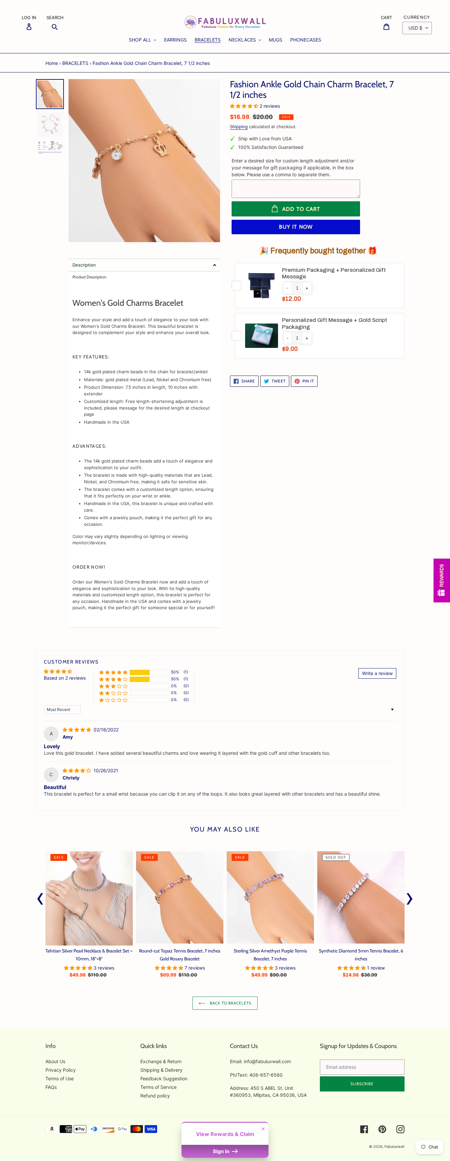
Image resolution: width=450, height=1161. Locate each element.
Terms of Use (59, 1078)
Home (51, 63)
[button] (144, 265)
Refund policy (155, 1095)
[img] (77, 729)
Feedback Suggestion (163, 1078)
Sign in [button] (222, 1151)
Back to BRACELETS (230, 1003)
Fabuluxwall (394, 1146)
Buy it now (296, 227)
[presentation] (40, 897)
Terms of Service (158, 1087)
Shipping (239, 126)
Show (442, 581)
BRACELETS (75, 63)
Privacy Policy (60, 1070)
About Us (55, 1061)
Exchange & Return (161, 1061)
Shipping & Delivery (161, 1070)
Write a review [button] (377, 673)
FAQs (51, 1087)
